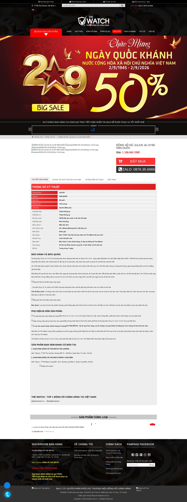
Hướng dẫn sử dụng (94, 179)
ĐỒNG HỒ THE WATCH (50, 462)
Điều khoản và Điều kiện (114, 457)
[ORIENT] (93, 130)
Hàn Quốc (88, 258)
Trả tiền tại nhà (110, 2)
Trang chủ (38, 137)
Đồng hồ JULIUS (46, 258)
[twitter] (137, 455)
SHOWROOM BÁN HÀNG (47, 444)
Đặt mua (138, 161)
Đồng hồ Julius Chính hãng (117, 321)
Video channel (130, 31)
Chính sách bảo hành (113, 473)
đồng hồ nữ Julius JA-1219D (72, 316)
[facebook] (133, 455)
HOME (69, 31)
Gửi (150, 465)
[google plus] (141, 455)
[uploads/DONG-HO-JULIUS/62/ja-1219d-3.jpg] (82, 145)
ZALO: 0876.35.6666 (145, 6)
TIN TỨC (142, 31)
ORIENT (93, 126)
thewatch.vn (39, 401)
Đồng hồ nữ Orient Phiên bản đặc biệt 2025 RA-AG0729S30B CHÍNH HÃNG (58, 427)
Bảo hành (112, 179)
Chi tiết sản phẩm (40, 179)
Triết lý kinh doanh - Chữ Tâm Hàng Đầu (88, 450)
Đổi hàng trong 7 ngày (142, 2)
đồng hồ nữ (42, 287)
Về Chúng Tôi (83, 444)
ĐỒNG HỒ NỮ (105, 31)
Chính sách (114, 444)
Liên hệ (151, 31)
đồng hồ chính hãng (51, 339)
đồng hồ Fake (78, 339)
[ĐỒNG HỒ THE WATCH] (93, 20)
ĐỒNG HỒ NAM (91, 31)
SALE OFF (117, 31)
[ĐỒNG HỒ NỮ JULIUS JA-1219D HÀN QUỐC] (48, 145)
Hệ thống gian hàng (47, 2)
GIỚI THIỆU (79, 31)
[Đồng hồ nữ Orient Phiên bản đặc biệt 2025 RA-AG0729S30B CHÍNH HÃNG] (93, 424)
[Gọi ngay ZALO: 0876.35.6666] (7, 494)
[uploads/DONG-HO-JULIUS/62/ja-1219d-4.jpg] (48, 147)
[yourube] (149, 455)
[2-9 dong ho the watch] (93, 77)
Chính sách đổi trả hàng (114, 468)
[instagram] (145, 455)
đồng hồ (115, 331)
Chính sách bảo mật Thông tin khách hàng (113, 451)
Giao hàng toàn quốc (78, 2)
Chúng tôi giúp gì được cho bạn (66, 179)
